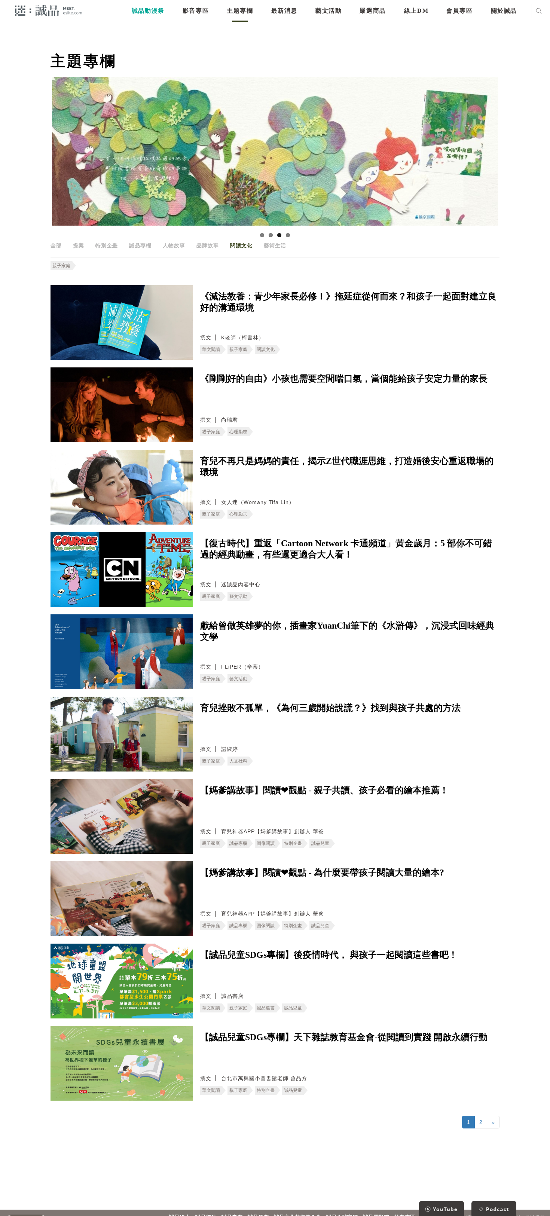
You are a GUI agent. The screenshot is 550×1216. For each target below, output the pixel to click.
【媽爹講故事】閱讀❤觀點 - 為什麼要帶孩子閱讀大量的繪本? (322, 872)
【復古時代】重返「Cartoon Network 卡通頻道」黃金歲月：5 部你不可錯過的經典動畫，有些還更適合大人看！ (346, 548)
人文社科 (238, 761)
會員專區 (459, 10)
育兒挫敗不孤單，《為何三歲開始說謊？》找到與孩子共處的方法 (330, 708)
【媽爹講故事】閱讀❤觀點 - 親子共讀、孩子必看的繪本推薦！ (324, 790)
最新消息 (284, 10)
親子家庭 (61, 265)
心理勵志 (238, 431)
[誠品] (48, 10)
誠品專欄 (140, 245)
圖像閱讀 (266, 843)
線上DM (416, 10)
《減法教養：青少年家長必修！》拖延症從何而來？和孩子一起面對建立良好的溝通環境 (348, 301)
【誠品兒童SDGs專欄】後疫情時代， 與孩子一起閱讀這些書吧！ (329, 955)
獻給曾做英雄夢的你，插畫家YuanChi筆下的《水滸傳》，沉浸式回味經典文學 (347, 631)
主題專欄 (240, 10)
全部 (56, 245)
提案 (78, 245)
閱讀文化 (241, 245)
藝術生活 (275, 245)
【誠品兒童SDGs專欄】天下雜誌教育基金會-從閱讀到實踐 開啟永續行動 (344, 1037)
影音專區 (196, 10)
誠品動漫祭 (148, 10)
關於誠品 (504, 10)
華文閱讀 (211, 349)
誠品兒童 (320, 843)
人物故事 (174, 245)
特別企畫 (106, 245)
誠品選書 (266, 1008)
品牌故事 (207, 245)
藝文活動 (328, 10)
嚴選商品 (373, 10)
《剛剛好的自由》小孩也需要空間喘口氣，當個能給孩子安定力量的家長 (344, 379)
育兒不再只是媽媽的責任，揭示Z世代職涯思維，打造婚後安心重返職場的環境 (347, 466)
